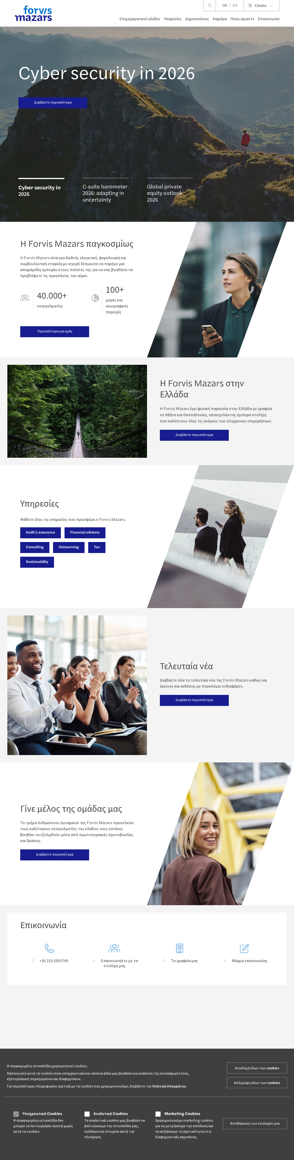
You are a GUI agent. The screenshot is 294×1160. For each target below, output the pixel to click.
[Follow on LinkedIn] (150, 1005)
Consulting (35, 547)
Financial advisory (85, 532)
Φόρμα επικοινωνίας (244, 1037)
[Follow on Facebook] (183, 1005)
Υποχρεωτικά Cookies (42, 1114)
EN (235, 5)
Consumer (27, 1043)
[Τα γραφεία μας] (179, 956)
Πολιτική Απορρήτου (169, 1086)
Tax (97, 547)
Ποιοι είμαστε (242, 19)
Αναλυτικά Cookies (110, 1114)
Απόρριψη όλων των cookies (257, 1082)
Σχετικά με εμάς (189, 1047)
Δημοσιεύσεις (197, 19)
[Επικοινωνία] (49, 956)
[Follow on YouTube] (194, 1005)
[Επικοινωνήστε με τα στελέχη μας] (114, 956)
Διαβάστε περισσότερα (53, 102)
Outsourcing (69, 547)
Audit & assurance (40, 532)
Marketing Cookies (182, 1114)
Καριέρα (220, 19)
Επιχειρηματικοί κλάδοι (139, 19)
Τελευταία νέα (135, 1037)
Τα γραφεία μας (241, 1043)
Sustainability (37, 561)
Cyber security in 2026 (106, 73)
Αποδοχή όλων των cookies (257, 1068)
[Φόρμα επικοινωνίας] (244, 956)
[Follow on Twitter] (161, 1005)
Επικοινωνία (268, 19)
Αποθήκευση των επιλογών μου (255, 1123)
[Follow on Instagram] (172, 1005)
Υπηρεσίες (172, 19)
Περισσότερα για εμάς (54, 331)
